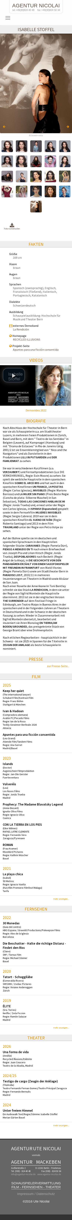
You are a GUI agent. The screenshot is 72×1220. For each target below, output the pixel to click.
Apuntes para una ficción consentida (36, 349)
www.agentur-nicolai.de (49, 1174)
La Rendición (21, 329)
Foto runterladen (12, 228)
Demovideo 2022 (36, 410)
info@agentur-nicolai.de (23, 1174)
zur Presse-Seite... (58, 666)
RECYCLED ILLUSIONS (26, 339)
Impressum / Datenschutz (36, 1194)
